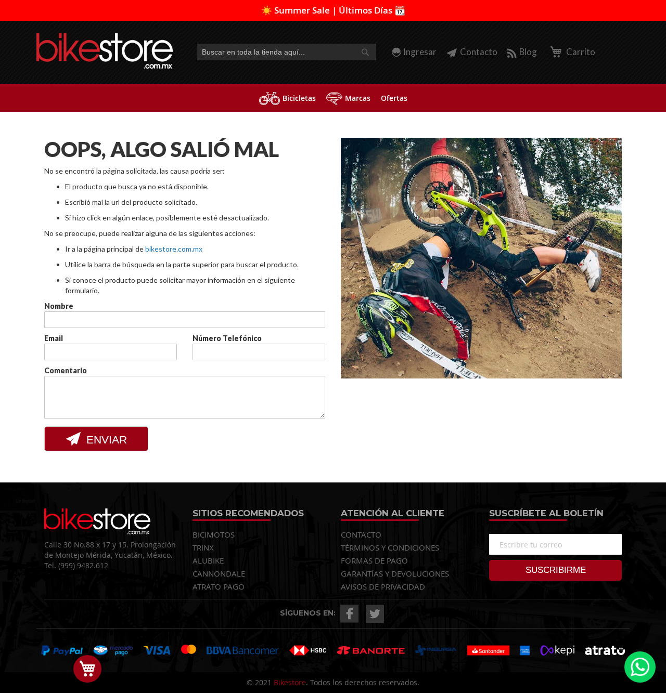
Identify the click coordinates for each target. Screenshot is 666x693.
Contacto (478, 51)
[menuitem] (287, 98)
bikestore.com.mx (173, 248)
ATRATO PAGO (219, 586)
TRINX (203, 547)
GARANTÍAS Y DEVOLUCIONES (395, 573)
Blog (528, 51)
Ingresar (420, 51)
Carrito (580, 51)
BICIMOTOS (214, 534)
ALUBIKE (208, 560)
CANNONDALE (219, 573)
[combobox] (286, 52)
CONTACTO (361, 534)
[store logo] (104, 51)
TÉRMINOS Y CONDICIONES (390, 547)
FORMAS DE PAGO (374, 560)
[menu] (333, 98)
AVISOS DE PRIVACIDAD (383, 586)
